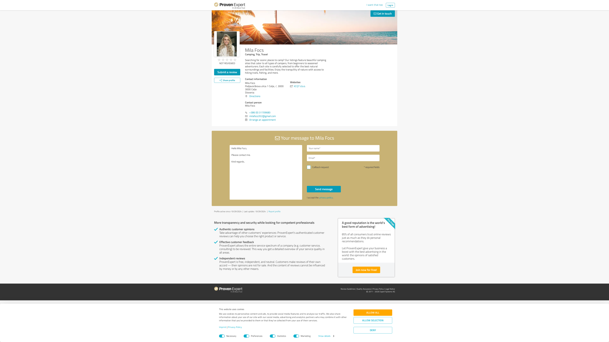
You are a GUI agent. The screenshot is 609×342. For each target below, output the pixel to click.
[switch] (246, 336)
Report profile (274, 211)
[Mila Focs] (226, 44)
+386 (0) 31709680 (259, 112)
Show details (324, 336)
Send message (324, 189)
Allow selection (372, 320)
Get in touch (384, 13)
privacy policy (326, 197)
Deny (373, 330)
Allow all (372, 312)
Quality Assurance (364, 289)
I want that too (375, 4)
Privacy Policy (235, 327)
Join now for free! (366, 270)
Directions (254, 96)
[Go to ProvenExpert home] (229, 6)
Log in (390, 5)
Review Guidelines (348, 289)
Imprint (222, 327)
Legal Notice (390, 289)
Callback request (320, 167)
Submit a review (227, 72)
